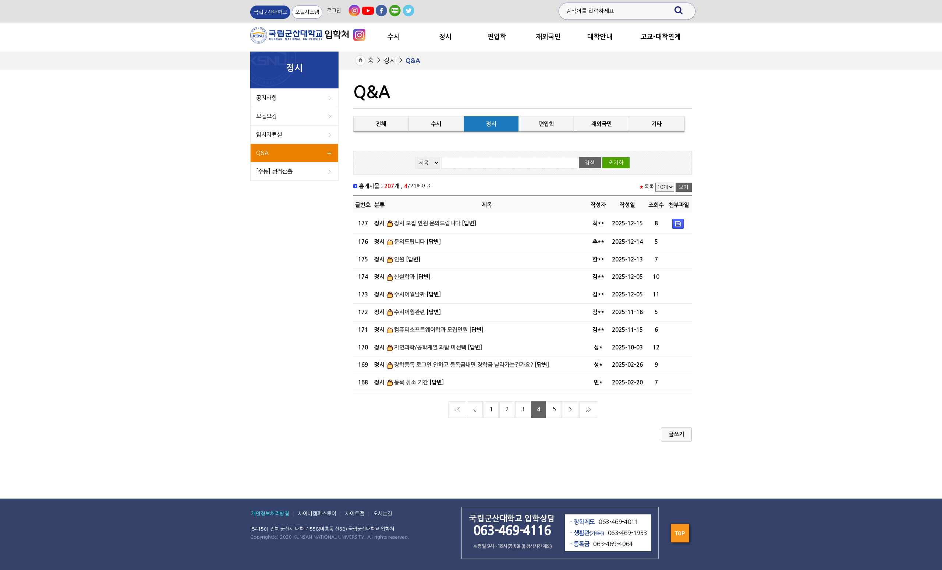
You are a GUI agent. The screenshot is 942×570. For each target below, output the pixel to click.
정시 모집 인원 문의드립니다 (427, 223)
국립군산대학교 (270, 12)
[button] (676, 434)
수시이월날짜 (409, 294)
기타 (656, 124)
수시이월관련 (409, 312)
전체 (381, 124)
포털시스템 (307, 12)
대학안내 (599, 37)
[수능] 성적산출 (274, 171)
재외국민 (548, 37)
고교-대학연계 (661, 37)
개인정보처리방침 (270, 513)
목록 (649, 187)
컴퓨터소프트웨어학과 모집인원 (431, 329)
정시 (445, 37)
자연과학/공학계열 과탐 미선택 (430, 347)
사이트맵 (354, 513)
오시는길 (382, 513)
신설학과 (404, 276)
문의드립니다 (409, 241)
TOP (681, 535)
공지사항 (266, 98)
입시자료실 (269, 134)
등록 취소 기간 (411, 382)
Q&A (262, 153)
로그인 (334, 10)
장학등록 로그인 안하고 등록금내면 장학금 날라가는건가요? (463, 364)
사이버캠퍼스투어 (317, 513)
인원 (399, 259)
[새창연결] (359, 34)
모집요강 (266, 116)
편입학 (497, 37)
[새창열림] (354, 11)
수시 (393, 37)
